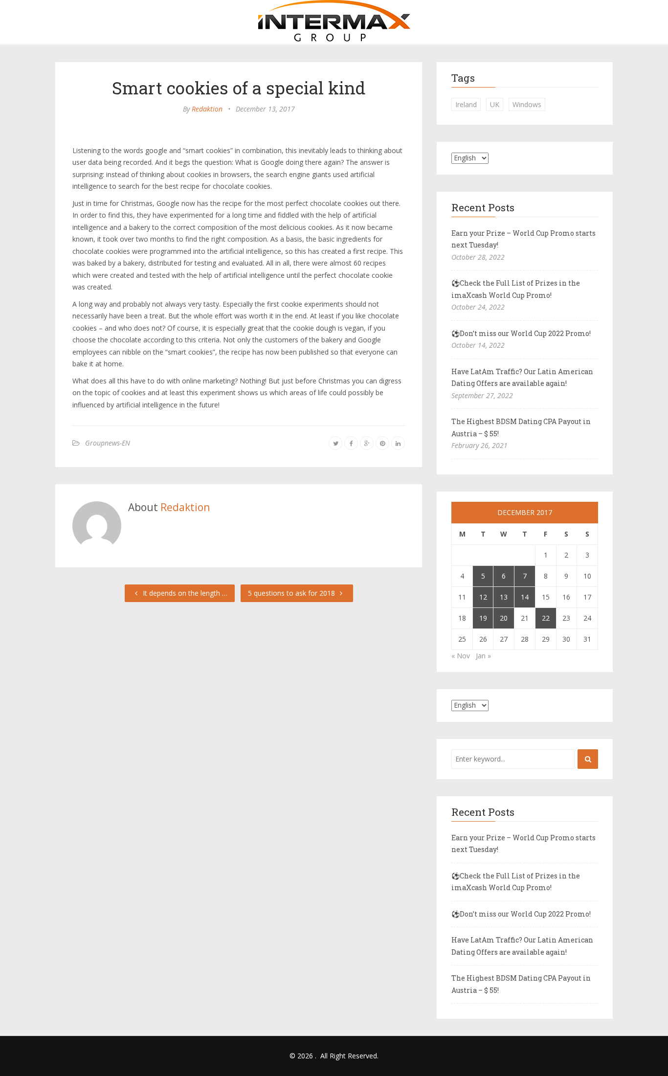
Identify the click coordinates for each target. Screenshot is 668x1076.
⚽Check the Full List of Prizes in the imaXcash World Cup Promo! (515, 289)
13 (504, 597)
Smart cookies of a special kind (239, 87)
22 (546, 618)
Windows (526, 104)
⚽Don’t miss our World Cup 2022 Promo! (521, 333)
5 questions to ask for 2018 (292, 593)
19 (483, 618)
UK (494, 104)
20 (504, 618)
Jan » (483, 655)
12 (483, 597)
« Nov (460, 655)
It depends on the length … (184, 593)
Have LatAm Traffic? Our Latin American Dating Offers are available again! (522, 377)
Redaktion (207, 108)
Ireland (466, 104)
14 (525, 597)
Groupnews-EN (107, 443)
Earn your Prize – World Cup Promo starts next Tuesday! (523, 239)
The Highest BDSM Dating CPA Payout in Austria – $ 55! (521, 427)
